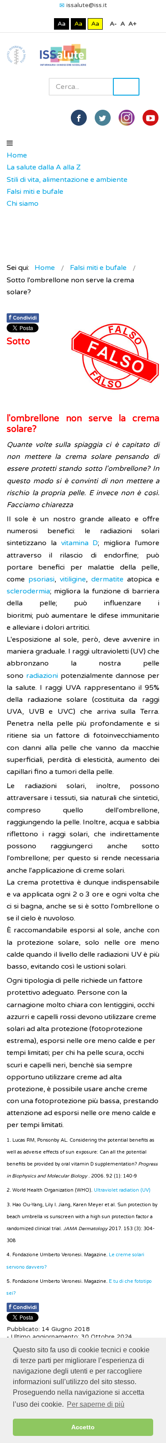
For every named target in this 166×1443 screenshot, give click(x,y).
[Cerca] (11, 216)
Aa (62, 23)
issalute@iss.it (86, 5)
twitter (103, 118)
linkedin (126, 118)
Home (17, 155)
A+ (132, 23)
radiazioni (42, 675)
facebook (79, 118)
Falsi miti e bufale (35, 191)
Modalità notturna (45, 23)
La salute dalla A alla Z (44, 167)
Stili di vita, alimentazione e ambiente (67, 179)
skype (150, 118)
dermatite (107, 579)
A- (113, 23)
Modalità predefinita (31, 23)
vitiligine (73, 579)
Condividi (23, 317)
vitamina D (79, 543)
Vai (126, 87)
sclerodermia (28, 591)
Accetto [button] (83, 1427)
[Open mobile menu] (10, 143)
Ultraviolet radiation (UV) (122, 1190)
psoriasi (41, 579)
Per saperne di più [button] (95, 1404)
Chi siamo (23, 203)
